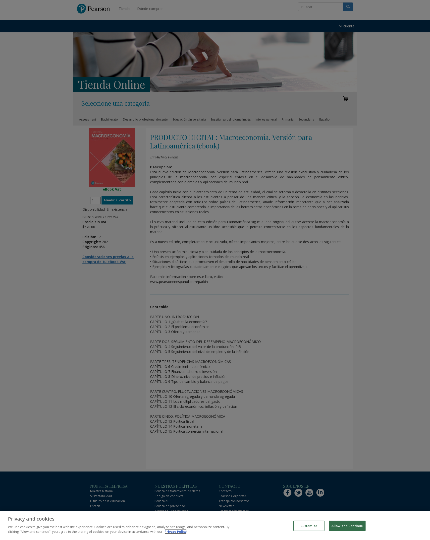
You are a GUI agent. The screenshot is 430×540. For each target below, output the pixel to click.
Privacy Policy (175, 531)
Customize (309, 525)
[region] (215, 525)
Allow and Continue (347, 525)
